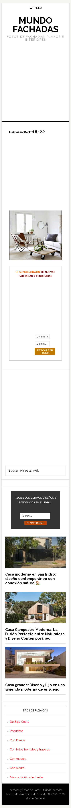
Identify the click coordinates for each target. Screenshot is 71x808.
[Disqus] (35, 415)
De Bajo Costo (19, 721)
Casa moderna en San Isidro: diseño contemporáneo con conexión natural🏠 (30, 578)
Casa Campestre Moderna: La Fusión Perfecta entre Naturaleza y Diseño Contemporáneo (35, 634)
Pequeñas (16, 731)
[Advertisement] (35, 81)
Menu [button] (38, 7)
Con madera (18, 758)
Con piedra (17, 768)
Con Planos (17, 740)
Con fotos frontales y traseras (30, 749)
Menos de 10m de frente (26, 777)
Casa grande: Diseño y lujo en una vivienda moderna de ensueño (35, 687)
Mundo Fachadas (35, 24)
